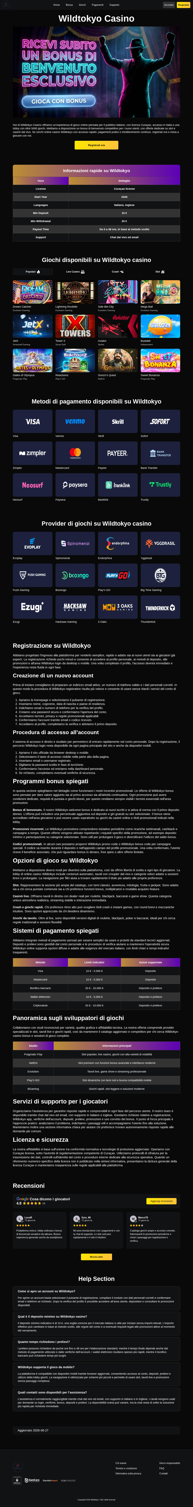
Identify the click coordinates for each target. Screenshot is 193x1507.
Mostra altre (96, 1257)
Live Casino (73, 271)
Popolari (30, 271)
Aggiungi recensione (161, 1201)
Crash (115, 271)
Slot (157, 271)
